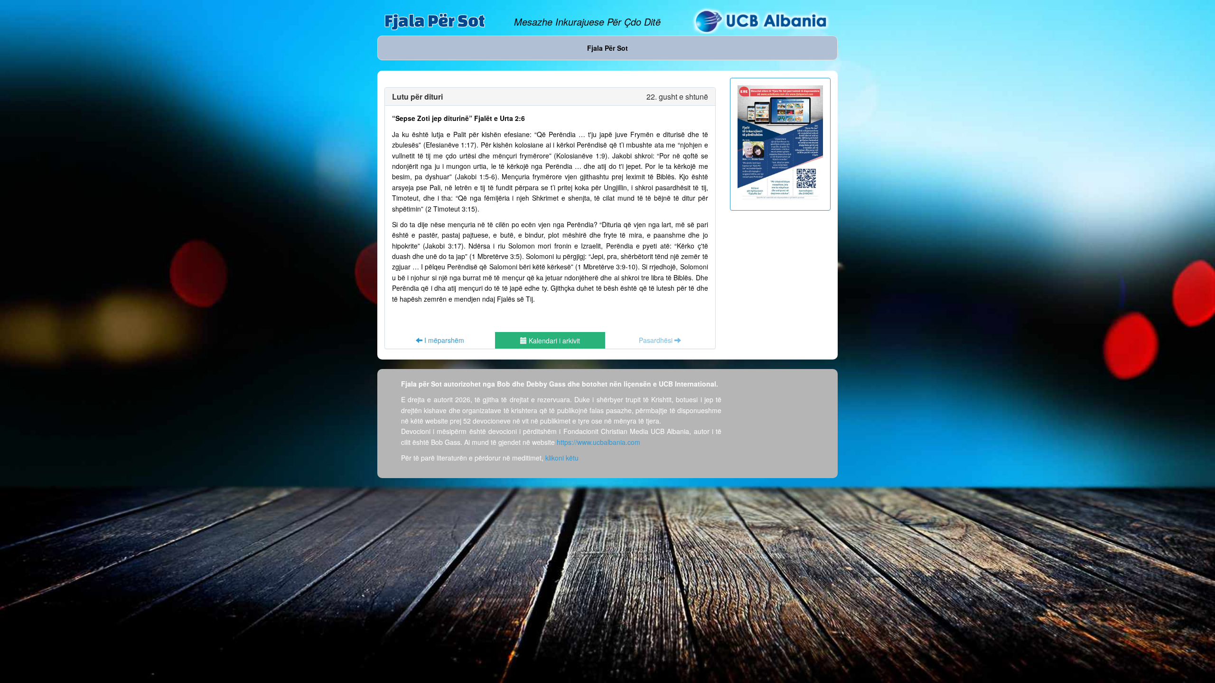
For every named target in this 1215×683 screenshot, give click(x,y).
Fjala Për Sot (434, 20)
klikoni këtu (562, 457)
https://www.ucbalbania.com (598, 442)
